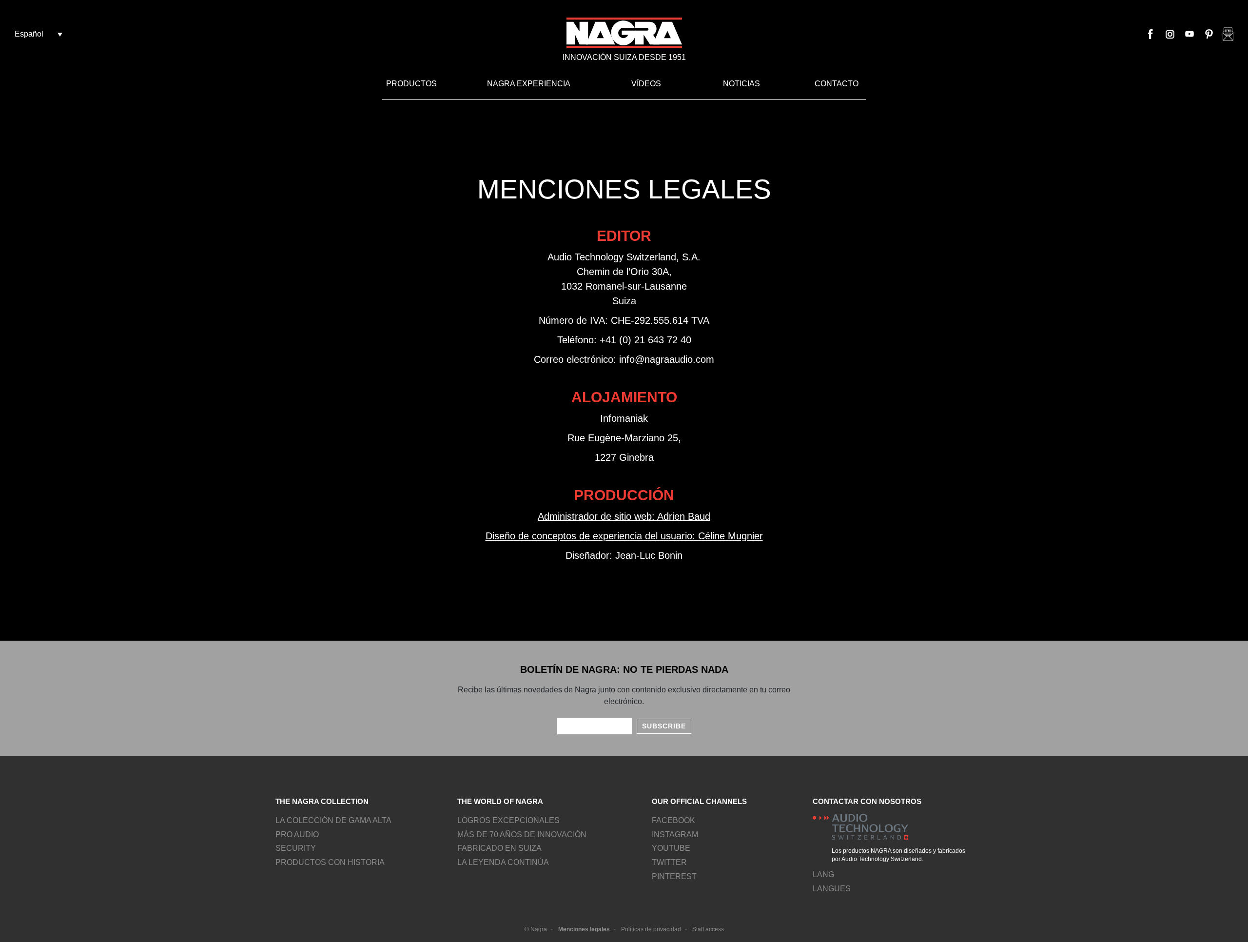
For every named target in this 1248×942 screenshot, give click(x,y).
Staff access (708, 929)
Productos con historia (330, 862)
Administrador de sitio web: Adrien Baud (624, 516)
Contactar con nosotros (867, 801)
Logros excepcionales (508, 820)
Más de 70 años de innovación (521, 834)
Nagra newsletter (1228, 34)
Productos (411, 83)
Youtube (1189, 34)
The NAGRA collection (322, 801)
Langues (832, 888)
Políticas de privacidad (651, 929)
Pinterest (1209, 34)
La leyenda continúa (503, 862)
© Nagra (536, 929)
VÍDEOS (646, 83)
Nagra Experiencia (528, 83)
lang (823, 874)
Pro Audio (297, 834)
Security (295, 848)
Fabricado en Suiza (499, 848)
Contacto (836, 83)
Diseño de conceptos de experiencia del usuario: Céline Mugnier (624, 535)
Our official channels (699, 801)
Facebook (1150, 34)
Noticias (741, 83)
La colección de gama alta (333, 820)
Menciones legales (584, 929)
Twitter (669, 862)
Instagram (1170, 34)
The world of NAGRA (500, 801)
